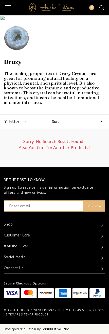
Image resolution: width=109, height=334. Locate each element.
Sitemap (12, 314)
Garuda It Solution (55, 329)
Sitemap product (34, 314)
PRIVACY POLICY (56, 310)
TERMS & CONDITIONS (87, 310)
